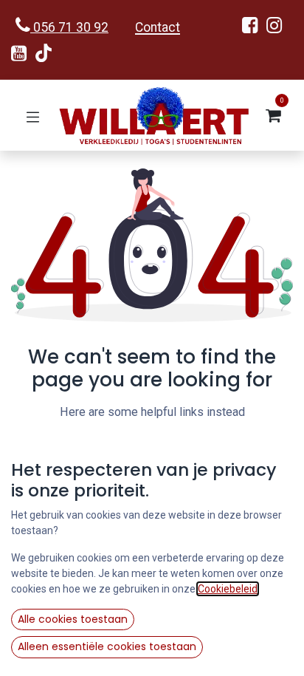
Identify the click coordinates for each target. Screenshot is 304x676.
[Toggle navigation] (33, 115)
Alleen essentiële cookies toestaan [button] (107, 646)
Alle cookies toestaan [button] (73, 619)
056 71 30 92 (69, 27)
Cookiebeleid (228, 589)
